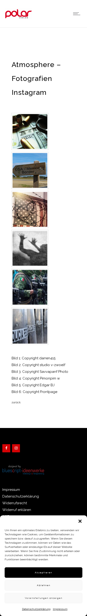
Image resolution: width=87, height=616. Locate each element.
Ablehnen (43, 585)
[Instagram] (16, 448)
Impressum (60, 609)
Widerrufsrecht (14, 503)
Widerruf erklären (16, 510)
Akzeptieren (43, 572)
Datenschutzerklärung (36, 609)
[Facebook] (6, 448)
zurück (16, 402)
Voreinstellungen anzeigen (43, 598)
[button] (80, 521)
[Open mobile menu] (77, 13)
